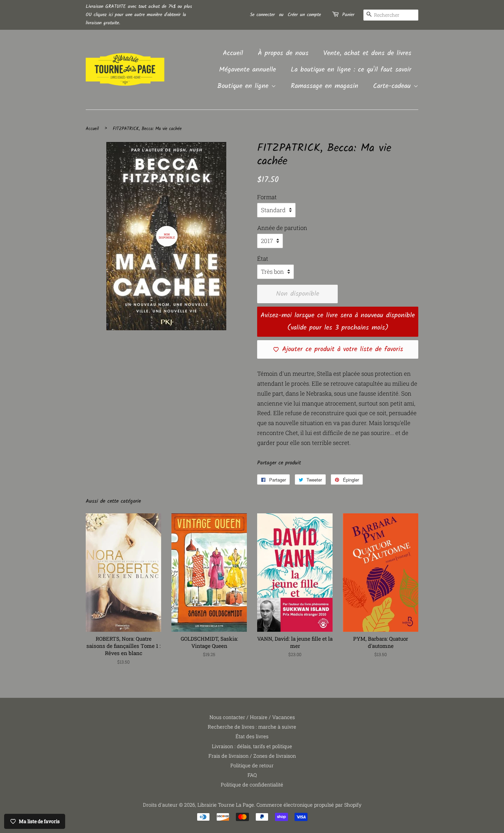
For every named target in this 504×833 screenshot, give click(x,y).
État (262, 258)
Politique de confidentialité (252, 784)
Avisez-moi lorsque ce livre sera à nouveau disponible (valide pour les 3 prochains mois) (338, 321)
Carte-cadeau (393, 86)
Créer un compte (304, 14)
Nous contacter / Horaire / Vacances (252, 717)
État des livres (252, 736)
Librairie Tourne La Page (225, 805)
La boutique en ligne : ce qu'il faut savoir (351, 69)
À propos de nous (283, 53)
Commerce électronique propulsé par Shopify (308, 805)
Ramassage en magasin (324, 86)
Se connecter (262, 14)
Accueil (233, 53)
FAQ (252, 775)
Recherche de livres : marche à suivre (252, 726)
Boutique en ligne (244, 86)
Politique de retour (252, 765)
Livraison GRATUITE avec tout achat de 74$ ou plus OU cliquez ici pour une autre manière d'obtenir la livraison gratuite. (139, 15)
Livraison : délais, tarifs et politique (252, 746)
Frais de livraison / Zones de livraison (252, 756)
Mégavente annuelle (247, 69)
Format (267, 197)
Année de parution (282, 228)
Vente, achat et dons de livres (367, 53)
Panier (348, 14)
